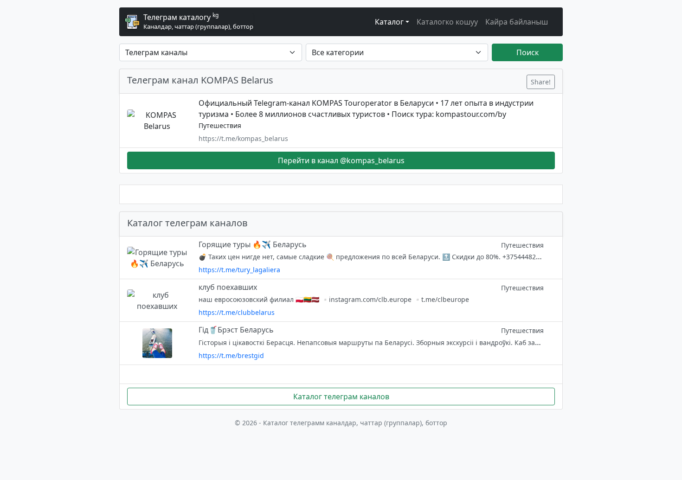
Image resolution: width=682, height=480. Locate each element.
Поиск (527, 52)
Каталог (389, 22)
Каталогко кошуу (447, 22)
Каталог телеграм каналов (341, 396)
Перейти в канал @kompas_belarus (341, 160)
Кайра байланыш (516, 22)
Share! (541, 81)
